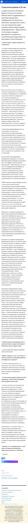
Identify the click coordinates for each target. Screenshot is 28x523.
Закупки (3, 502)
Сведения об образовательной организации (11, 490)
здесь (12, 511)
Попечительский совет (6, 498)
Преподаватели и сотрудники (7, 496)
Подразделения (4, 494)
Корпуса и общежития (6, 500)
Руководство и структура (6, 492)
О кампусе (4, 488)
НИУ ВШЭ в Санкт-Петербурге (10, 1)
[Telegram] (4, 458)
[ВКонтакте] (2, 458)
